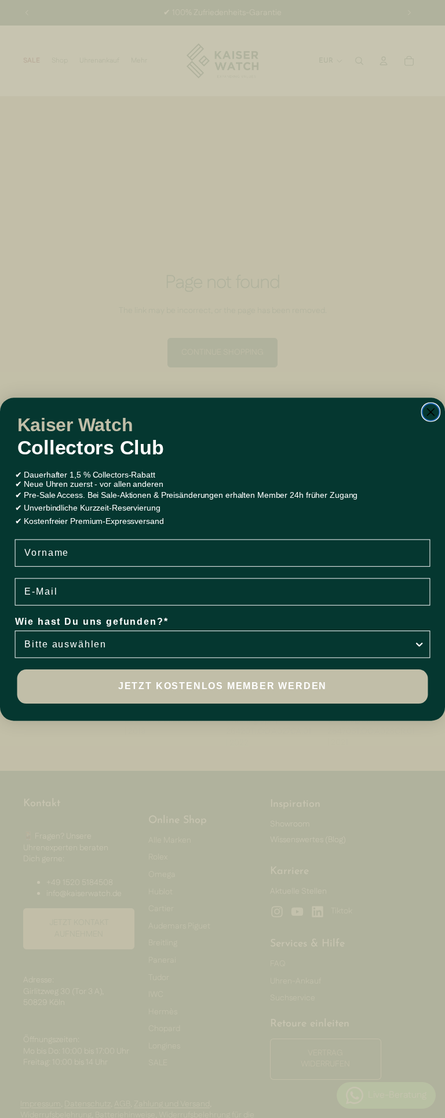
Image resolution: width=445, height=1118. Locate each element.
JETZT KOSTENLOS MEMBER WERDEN (222, 686)
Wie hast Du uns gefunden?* (92, 622)
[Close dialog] (431, 412)
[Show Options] (419, 644)
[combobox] (219, 644)
